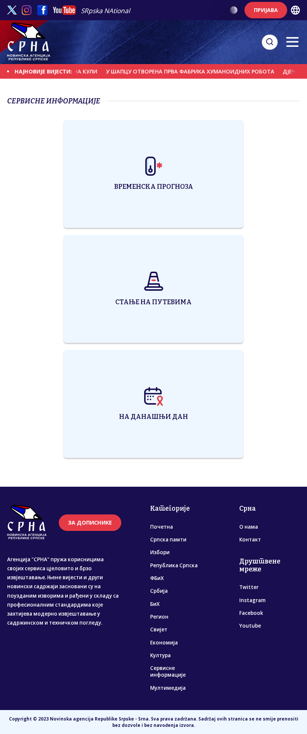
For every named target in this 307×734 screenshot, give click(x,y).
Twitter (249, 587)
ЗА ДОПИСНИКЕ (90, 522)
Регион (159, 616)
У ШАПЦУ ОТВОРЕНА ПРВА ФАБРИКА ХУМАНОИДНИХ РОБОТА (180, 71)
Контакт (250, 539)
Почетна (161, 526)
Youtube (250, 625)
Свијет (158, 629)
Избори (160, 552)
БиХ (154, 604)
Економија (164, 642)
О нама (248, 526)
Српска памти (168, 539)
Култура (160, 655)
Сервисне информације (168, 671)
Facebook (251, 613)
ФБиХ (157, 578)
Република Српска (174, 565)
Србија (159, 590)
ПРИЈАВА (266, 9)
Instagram (252, 600)
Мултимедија (168, 688)
